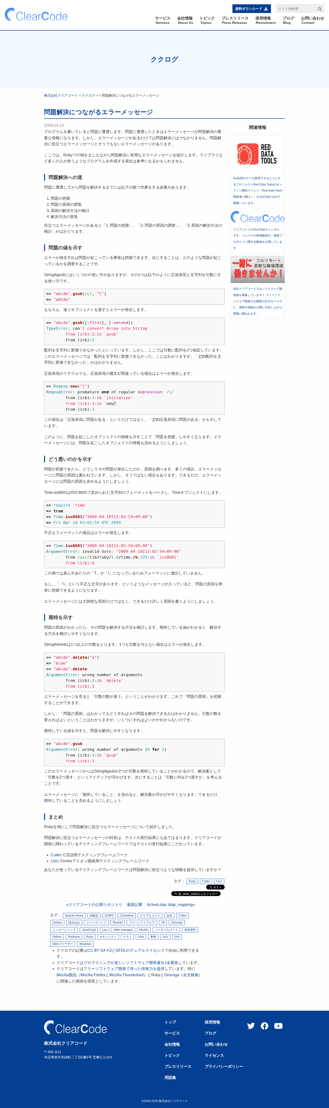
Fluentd (118, 922)
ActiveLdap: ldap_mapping (170, 905)
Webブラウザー (63, 944)
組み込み (74, 922)
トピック (172, 1055)
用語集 (170, 1078)
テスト (127, 936)
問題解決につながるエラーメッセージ (98, 112)
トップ (170, 1022)
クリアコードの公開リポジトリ (95, 905)
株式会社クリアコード (61, 95)
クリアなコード (150, 915)
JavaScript (89, 929)
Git (163, 922)
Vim (176, 936)
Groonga (177, 922)
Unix (141, 936)
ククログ (164, 59)
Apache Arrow (74, 915)
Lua (104, 929)
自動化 (94, 915)
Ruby (192, 881)
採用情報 (212, 1022)
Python (57, 936)
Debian (57, 922)
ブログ (210, 1033)
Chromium (127, 915)
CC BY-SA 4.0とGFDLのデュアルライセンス (125, 950)
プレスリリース (177, 1066)
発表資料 (190, 929)
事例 (153, 936)
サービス (172, 1033)
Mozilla (144, 929)
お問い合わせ (216, 1044)
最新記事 (134, 905)
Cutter (56, 855)
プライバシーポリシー (224, 1066)
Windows (85, 944)
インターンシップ (64, 929)
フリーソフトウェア (142, 922)
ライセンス (214, 1055)
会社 (169, 915)
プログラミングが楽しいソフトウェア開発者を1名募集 (131, 963)
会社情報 (172, 1044)
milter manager (123, 929)
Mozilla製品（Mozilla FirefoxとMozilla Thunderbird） (102, 975)
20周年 (109, 915)
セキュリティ (108, 936)
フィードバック (96, 922)
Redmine (74, 936)
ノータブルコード (166, 929)
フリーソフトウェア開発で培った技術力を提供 (124, 969)
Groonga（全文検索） (183, 975)
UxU (55, 861)
